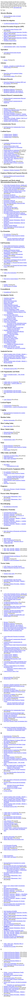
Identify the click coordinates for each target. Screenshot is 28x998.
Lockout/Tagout (8, 405)
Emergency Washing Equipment (12, 170)
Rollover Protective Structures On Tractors (14, 567)
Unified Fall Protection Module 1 (12, 952)
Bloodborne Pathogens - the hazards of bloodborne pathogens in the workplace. (13, 91)
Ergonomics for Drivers (9, 195)
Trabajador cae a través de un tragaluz (16, 348)
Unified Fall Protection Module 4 (12, 956)
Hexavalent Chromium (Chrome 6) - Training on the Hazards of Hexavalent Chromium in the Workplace (15, 115)
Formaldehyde (7, 292)
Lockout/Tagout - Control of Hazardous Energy (15, 407)
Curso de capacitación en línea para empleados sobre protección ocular (15, 239)
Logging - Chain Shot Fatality (11, 334)
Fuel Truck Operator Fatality (11, 320)
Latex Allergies (7, 399)
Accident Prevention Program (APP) (13, 29)
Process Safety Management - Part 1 (12, 496)
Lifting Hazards (7, 208)
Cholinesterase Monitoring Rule (11, 109)
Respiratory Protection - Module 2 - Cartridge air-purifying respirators (15, 896)
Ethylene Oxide (7, 111)
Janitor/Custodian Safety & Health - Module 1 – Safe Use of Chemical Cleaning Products (15, 355)
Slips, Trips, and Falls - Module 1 (12, 548)
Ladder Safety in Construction (11, 151)
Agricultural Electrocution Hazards (12, 52)
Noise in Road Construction (10, 154)
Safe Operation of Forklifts (10, 286)
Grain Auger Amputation (10, 321)
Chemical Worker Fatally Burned (12, 306)
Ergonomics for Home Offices (11, 196)
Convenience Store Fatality (10, 307)
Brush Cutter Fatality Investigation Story (14, 629)
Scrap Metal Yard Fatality (10, 341)
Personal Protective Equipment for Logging (14, 412)
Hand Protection (8, 736)
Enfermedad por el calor (13, 466)
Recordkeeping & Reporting (11, 506)
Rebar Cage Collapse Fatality (11, 338)
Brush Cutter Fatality (9, 302)
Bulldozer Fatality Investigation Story (13, 630)
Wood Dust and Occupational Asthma (13, 73)
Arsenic (6, 60)
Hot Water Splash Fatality (10, 326)
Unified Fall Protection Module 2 (12, 953)
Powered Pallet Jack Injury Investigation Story (15, 865)
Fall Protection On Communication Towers (14, 127)
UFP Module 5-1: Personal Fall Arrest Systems (15, 262)
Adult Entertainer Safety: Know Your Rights (15, 46)
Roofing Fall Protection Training (12, 155)
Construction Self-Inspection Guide (12, 143)
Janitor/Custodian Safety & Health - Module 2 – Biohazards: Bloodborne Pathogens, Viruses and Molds (15, 358)
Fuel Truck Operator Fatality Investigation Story (15, 721)
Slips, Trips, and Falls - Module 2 (12, 550)
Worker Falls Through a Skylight (12, 346)
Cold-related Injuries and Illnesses (12, 556)
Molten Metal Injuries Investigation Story (14, 839)
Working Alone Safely (9, 573)
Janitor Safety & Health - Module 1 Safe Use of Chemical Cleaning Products (15, 119)
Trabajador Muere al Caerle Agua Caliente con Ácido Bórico (15, 328)
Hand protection (8, 479)
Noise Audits (7, 449)
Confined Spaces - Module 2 (11, 135)
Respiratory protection (9, 514)
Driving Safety (7, 433)
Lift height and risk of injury (11, 207)
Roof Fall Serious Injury (10, 340)
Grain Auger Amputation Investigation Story (15, 727)
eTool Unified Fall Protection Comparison (14, 246)
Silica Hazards (7, 538)
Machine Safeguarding (9, 420)
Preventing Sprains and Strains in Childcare (14, 213)
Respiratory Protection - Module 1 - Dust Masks (15, 894)
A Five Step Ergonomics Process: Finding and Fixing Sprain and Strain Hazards (15, 185)
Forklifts (6, 284)
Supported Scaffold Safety (10, 157)
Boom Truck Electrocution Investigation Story (15, 627)
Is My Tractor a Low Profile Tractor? (13, 566)
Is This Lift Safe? (8, 206)
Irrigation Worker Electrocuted (11, 330)
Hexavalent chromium (9, 112)
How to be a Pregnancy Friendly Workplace (14, 489)
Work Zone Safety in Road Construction (14, 162)
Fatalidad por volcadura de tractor (15, 344)
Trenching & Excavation (10, 161)
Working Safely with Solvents (11, 121)
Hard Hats (6, 483)
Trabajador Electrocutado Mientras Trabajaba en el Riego (15, 332)
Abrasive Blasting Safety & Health (12, 16)
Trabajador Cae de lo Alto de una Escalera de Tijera (15, 317)
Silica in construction (9, 540)
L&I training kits (17, 7)
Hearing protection (8, 751)
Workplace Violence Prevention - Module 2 (14, 584)
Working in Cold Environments (11, 560)
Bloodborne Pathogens (9, 89)
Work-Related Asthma (9, 76)
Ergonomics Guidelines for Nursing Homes (14, 197)
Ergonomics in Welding (9, 201)
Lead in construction (9, 153)
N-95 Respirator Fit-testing (10, 512)
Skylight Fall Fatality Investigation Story (14, 930)
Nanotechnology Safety (9, 439)
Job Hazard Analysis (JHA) (10, 368)
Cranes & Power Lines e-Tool (11, 146)
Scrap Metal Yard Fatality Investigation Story (15, 921)
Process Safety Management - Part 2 (12, 499)
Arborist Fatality (8, 299)
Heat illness (6, 559)
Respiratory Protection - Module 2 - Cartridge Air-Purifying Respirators (15, 521)
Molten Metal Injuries (9, 335)
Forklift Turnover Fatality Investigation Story (15, 717)
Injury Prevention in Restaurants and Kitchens (15, 531)
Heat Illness (6, 464)
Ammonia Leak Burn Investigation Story (14, 610)
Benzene (6, 108)
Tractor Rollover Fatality (10, 342)
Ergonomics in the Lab (9, 200)
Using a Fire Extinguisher (10, 272)
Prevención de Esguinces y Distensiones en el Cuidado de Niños (17, 215)
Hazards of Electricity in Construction (13, 147)
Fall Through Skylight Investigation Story (14, 713)
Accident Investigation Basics (11, 23)
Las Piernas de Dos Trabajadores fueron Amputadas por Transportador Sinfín (16, 324)
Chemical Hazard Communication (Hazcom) (15, 98)
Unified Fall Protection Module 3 (12, 955)
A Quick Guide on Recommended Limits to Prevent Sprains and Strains (14, 188)
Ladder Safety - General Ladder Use (13, 383)
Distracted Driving (8, 432)
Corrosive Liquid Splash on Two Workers (14, 310)
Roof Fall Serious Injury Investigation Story (14, 903)
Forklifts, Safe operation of (10, 715)
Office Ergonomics (8, 210)
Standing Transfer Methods (10, 225)
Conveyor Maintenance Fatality (11, 309)
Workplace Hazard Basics (10, 40)
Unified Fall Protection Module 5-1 (12, 958)
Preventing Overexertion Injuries (12, 211)
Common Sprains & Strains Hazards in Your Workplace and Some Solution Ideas (14, 191)
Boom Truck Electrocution (10, 301)
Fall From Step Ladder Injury (11, 314)
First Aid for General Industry (11, 278)
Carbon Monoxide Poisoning (11, 305)
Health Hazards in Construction (11, 150)
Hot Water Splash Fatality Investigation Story (15, 765)
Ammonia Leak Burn (9, 298)
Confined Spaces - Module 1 (11, 134)
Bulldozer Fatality (8, 303)
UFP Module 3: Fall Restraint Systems (13, 257)
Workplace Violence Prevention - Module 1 (14, 581)
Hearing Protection (8, 445)
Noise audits (7, 848)
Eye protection (7, 234)
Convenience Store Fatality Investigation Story (15, 661)
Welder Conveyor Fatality (10, 345)
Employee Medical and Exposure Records (14, 176)
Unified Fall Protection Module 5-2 (12, 960)
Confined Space (8, 137)
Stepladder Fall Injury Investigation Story (14, 936)
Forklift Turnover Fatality (10, 319)
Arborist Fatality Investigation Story (12, 612)
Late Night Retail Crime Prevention (12, 390)
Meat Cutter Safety (8, 426)
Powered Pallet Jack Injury (10, 337)
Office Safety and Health (10, 458)
